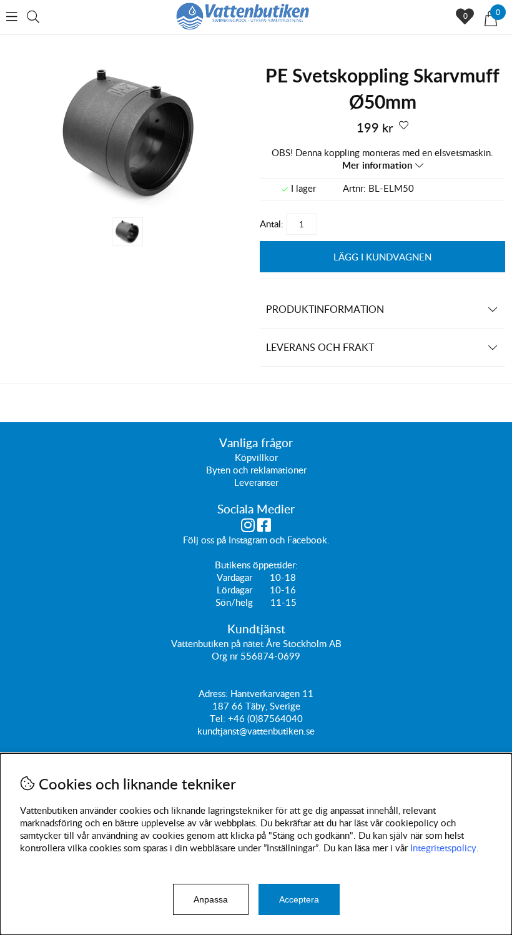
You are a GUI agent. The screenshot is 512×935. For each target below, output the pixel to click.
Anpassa (211, 899)
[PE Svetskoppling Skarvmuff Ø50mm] (129, 205)
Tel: (219, 718)
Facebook (307, 539)
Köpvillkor (256, 457)
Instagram (248, 539)
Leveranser (256, 482)
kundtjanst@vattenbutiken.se (256, 731)
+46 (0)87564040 (265, 718)
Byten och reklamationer (256, 469)
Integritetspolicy (443, 847)
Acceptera (299, 899)
